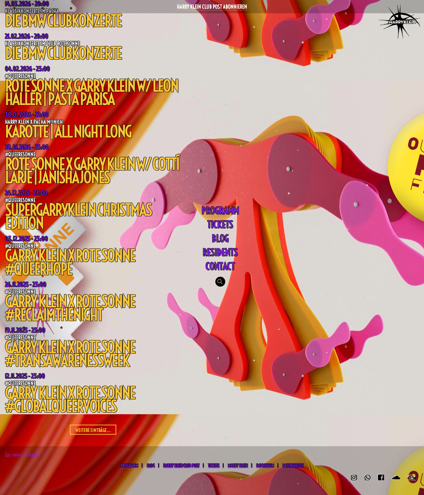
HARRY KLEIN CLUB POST (181, 465)
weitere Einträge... (93, 430)
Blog (220, 238)
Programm (220, 210)
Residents (220, 252)
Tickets (220, 224)
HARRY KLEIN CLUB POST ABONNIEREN (212, 6)
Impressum (265, 465)
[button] (220, 282)
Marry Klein (238, 465)
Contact (220, 266)
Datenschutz (293, 465)
